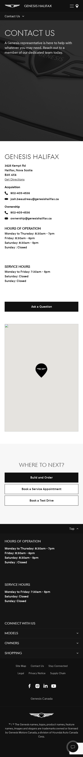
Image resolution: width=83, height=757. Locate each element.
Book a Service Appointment (41, 489)
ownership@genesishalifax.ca (31, 218)
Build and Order (41, 477)
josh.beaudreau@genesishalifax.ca (34, 199)
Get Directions (15, 179)
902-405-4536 (20, 193)
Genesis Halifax (38, 6)
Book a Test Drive (42, 500)
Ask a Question (41, 307)
